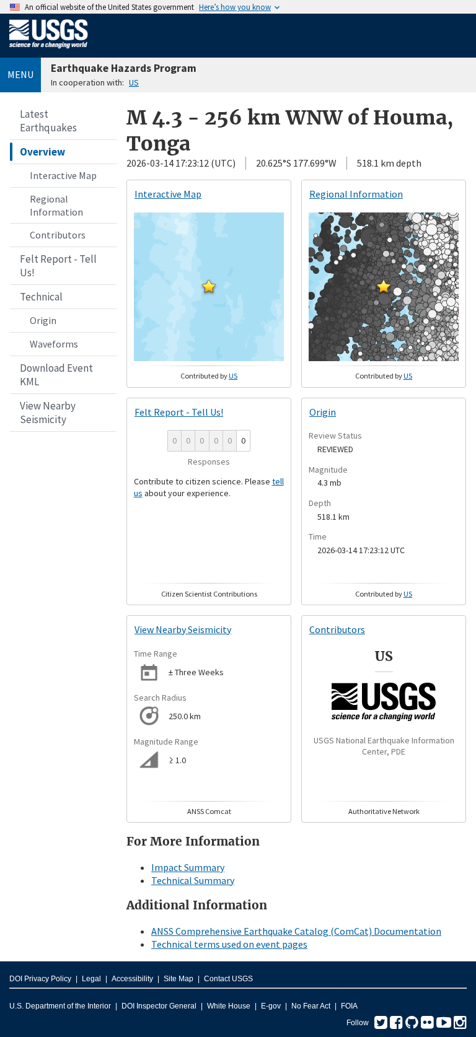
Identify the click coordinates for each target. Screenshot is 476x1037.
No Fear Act (310, 1006)
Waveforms (54, 344)
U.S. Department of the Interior (60, 1006)
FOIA (349, 1006)
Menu (20, 74)
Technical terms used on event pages (229, 944)
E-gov (271, 1006)
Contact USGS (228, 978)
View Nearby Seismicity (48, 412)
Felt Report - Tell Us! (58, 265)
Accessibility (132, 978)
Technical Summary (192, 880)
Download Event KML (56, 374)
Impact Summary (187, 867)
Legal (91, 978)
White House (228, 1006)
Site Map (178, 978)
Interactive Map (63, 175)
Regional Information (56, 205)
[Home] (48, 51)
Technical (41, 297)
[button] (208, 286)
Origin (43, 320)
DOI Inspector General (158, 1006)
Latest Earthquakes (48, 120)
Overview (42, 152)
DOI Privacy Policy (40, 978)
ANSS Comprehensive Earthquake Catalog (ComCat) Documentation (296, 931)
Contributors (58, 235)
